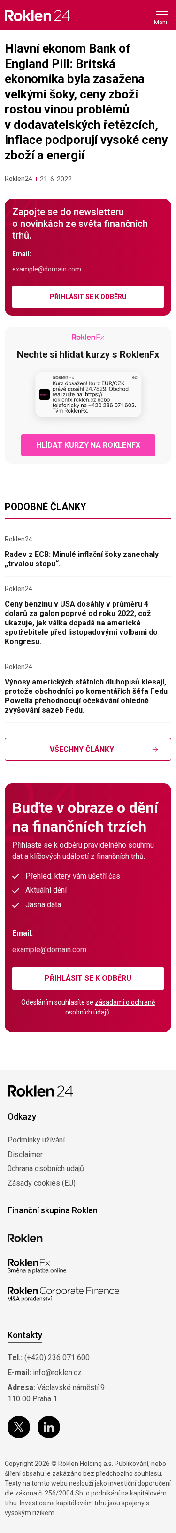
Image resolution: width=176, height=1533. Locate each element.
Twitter (19, 1427)
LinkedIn (49, 1427)
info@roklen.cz (57, 1372)
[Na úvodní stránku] (37, 15)
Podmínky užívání (36, 1139)
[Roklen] (25, 1238)
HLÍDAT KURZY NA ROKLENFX (88, 445)
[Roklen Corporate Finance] (63, 1294)
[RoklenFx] (37, 1266)
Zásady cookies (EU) (42, 1183)
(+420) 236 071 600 (57, 1357)
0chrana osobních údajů (46, 1168)
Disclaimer (25, 1154)
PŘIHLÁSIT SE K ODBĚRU (88, 297)
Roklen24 (18, 178)
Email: (21, 253)
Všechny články (82, 749)
